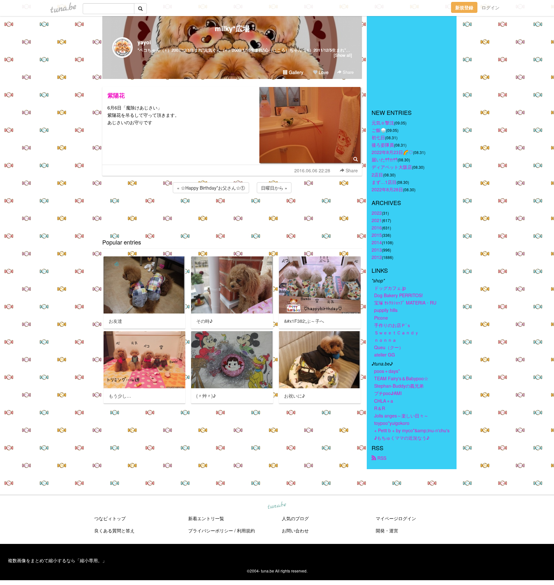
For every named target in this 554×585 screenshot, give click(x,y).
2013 (377, 249)
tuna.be (277, 506)
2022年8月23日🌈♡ (392, 152)
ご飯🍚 (379, 130)
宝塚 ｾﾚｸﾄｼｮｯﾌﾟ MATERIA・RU (405, 302)
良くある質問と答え (114, 530)
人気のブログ (295, 518)
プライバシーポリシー (210, 530)
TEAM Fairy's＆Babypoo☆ (401, 378)
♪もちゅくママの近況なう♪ (401, 437)
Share (347, 72)
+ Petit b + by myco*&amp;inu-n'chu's (411, 430)
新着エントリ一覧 (206, 518)
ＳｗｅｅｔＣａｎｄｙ (396, 332)
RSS (381, 458)
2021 (377, 220)
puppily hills (388, 310)
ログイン (490, 7)
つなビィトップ (110, 518)
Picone (381, 317)
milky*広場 (232, 28)
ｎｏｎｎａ (385, 340)
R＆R (379, 408)
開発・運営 (387, 530)
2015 (377, 235)
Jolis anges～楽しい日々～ (401, 415)
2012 (377, 257)
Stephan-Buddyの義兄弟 (399, 386)
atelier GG (384, 354)
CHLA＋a (383, 401)
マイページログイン (396, 518)
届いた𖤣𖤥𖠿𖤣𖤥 (385, 159)
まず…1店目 (384, 182)
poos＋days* (387, 371)
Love (323, 72)
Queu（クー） (388, 347)
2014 (377, 242)
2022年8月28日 (387, 189)
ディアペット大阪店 (392, 167)
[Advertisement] (232, 211)
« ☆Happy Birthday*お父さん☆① (211, 188)
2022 (377, 213)
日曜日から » (274, 188)
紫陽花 (116, 95)
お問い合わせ (295, 530)
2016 (377, 227)
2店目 (377, 174)
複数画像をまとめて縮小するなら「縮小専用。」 (57, 560)
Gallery (295, 72)
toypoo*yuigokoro (391, 423)
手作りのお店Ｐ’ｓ (392, 325)
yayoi (144, 42)
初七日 (378, 137)
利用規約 (246, 530)
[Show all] (343, 55)
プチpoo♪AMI (388, 393)
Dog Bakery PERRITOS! (398, 295)
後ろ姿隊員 (383, 145)
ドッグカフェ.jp (390, 288)
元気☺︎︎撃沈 (383, 122)
